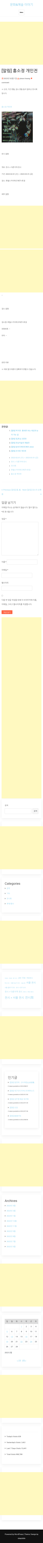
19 (7, 1342)
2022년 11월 (12, 1226)
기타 (8, 893)
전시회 (13, 466)
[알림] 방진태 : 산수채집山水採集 (22, 1082)
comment (5, 82)
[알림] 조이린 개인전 (18, 451)
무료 (24, 978)
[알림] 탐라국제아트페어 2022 (22, 447)
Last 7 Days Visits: (14, 1448)
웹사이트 (5, 583)
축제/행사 (10, 904)
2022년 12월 (12, 1221)
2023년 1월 (11, 1216)
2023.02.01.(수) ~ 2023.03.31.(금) (24, 458)
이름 (4, 562)
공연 (8, 888)
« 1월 (19, 1360)
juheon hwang (24, 78)
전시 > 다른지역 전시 (19, 462)
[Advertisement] (21, 43)
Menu (21, 12)
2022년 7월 (11, 1241)
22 (21, 1342)
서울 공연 (23, 983)
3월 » (24, 1360)
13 (12, 1337)
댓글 (4, 519)
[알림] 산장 (14, 1108)
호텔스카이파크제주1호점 (20, 470)
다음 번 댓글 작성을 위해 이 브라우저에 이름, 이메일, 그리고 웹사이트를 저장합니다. (19, 602)
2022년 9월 (11, 1231)
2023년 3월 (11, 1206)
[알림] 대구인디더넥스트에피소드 (22, 1091)
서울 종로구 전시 (10, 987)
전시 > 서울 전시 (14, 997)
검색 (6, 805)
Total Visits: (11, 1454)
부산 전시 (7, 983)
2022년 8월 (11, 1236)
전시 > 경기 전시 (21, 987)
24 (31, 1342)
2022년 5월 (11, 1247)
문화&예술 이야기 (21, 4)
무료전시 (30, 978)
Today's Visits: (12, 1436)
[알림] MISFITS (15, 1116)
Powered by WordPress (14, 1534)
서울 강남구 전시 (15, 983)
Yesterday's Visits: (14, 1442)
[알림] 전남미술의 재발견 (20, 443)
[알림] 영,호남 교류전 (19, 439)
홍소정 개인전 (7, 107)
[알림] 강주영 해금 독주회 (19, 1099)
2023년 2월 (11, 1211)
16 (26, 1337)
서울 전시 (31, 982)
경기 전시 (15, 978)
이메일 (5, 570)
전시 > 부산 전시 (28, 992)
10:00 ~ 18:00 (8, 978)
